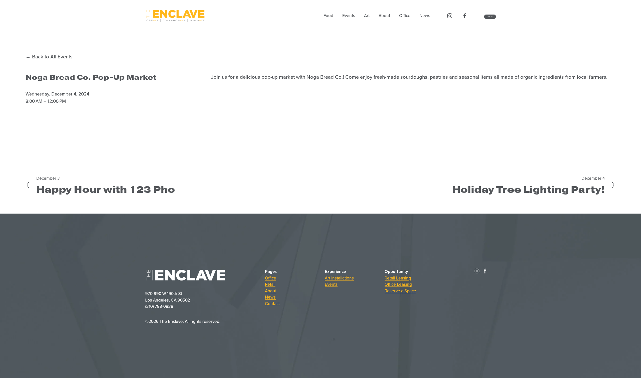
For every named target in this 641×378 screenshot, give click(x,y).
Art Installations (339, 278)
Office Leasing (398, 284)
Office (270, 278)
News (424, 16)
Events (348, 16)
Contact (272, 304)
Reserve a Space (400, 291)
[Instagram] (450, 16)
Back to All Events (52, 56)
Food (328, 16)
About (384, 16)
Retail (270, 284)
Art (367, 16)
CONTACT (490, 16)
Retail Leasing (398, 278)
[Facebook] (465, 16)
